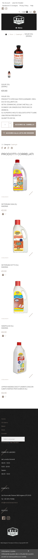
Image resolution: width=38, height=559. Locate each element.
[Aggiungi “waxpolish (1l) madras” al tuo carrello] (3, 335)
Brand (3, 426)
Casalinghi (19, 34)
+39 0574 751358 (9, 499)
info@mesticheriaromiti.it (9, 503)
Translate (16, 442)
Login (24, 12)
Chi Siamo (4, 422)
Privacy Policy (23, 5)
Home (3, 419)
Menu (20, 28)
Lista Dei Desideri (17, 3)
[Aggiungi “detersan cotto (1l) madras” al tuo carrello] (3, 275)
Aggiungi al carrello (24, 125)
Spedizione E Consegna (10, 5)
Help (31, 5)
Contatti (4, 433)
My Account (6, 3)
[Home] (6, 34)
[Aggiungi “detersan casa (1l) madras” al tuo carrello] (3, 214)
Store (11, 34)
